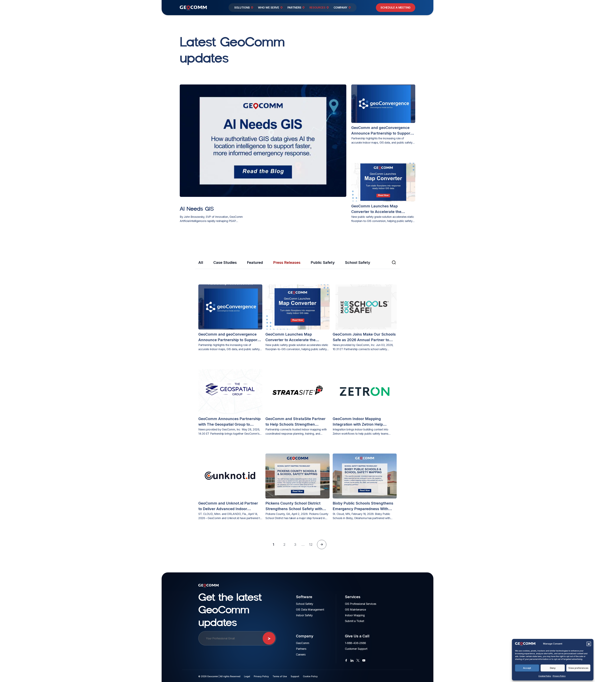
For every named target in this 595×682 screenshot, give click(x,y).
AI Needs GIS (197, 208)
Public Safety (323, 262)
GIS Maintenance (355, 609)
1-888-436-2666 (355, 643)
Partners (301, 648)
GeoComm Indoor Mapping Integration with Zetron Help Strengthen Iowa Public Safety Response (360, 421)
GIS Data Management (310, 609)
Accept (527, 667)
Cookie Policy (544, 676)
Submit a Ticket (354, 621)
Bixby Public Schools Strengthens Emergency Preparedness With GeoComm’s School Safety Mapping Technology (363, 506)
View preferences (578, 667)
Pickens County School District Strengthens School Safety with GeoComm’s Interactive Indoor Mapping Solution (293, 506)
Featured (255, 262)
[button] (588, 643)
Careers (300, 654)
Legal (247, 676)
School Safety (357, 262)
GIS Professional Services (360, 603)
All (200, 262)
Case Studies (225, 262)
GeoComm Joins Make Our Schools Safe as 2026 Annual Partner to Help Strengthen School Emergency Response (364, 337)
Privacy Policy (559, 676)
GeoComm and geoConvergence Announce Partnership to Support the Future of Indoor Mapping (381, 130)
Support (295, 676)
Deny (553, 667)
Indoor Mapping (355, 615)
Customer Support (356, 648)
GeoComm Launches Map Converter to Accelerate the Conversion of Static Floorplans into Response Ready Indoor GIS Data (383, 209)
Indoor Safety (304, 615)
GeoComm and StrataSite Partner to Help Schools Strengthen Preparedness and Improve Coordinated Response (295, 421)
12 (311, 544)
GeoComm (302, 643)
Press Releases (286, 262)
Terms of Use (280, 676)
